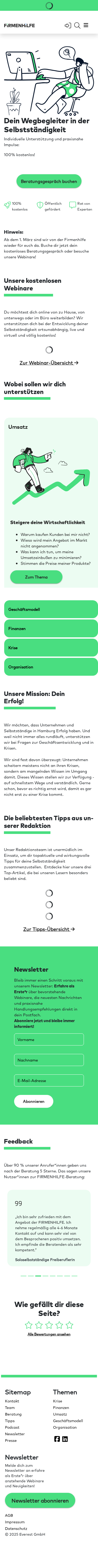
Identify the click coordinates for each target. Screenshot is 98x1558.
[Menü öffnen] (85, 25)
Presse (11, 1440)
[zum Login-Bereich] (68, 25)
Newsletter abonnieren (40, 1500)
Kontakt (12, 1400)
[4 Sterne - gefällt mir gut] (60, 1326)
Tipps (10, 1420)
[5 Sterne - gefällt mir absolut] (69, 1326)
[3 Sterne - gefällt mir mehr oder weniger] (49, 1326)
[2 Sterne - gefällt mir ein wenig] (39, 1326)
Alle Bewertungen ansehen (49, 1334)
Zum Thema (36, 577)
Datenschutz (16, 1528)
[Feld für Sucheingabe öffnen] (77, 25)
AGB (9, 1515)
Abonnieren (33, 1101)
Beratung (13, 1414)
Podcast (12, 1427)
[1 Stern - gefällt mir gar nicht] (29, 1326)
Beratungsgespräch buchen (49, 181)
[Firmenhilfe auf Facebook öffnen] (57, 1439)
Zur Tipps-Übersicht (47, 929)
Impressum (15, 1521)
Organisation (65, 1427)
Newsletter (15, 1433)
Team (10, 1407)
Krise (57, 1400)
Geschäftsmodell (68, 1420)
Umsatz (60, 1414)
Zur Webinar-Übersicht (47, 362)
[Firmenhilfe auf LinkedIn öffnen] (65, 1439)
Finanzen (61, 1407)
